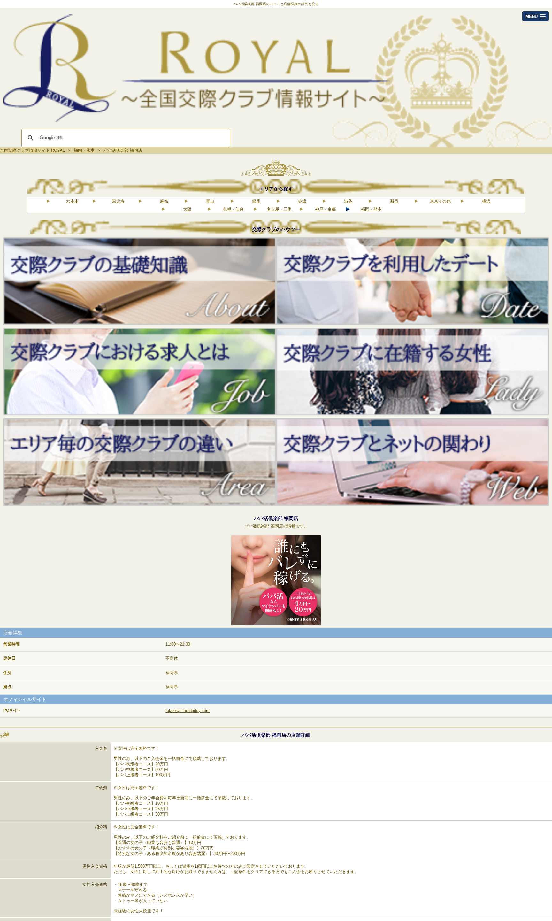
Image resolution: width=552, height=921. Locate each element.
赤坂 (302, 201)
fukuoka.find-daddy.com (187, 710)
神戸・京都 (325, 209)
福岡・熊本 (371, 209)
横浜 (486, 201)
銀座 (256, 201)
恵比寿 (118, 201)
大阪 (187, 209)
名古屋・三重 (279, 209)
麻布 (164, 201)
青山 (210, 201)
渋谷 (348, 201)
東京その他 (440, 201)
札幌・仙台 (233, 209)
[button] (535, 16)
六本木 (72, 201)
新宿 (394, 201)
